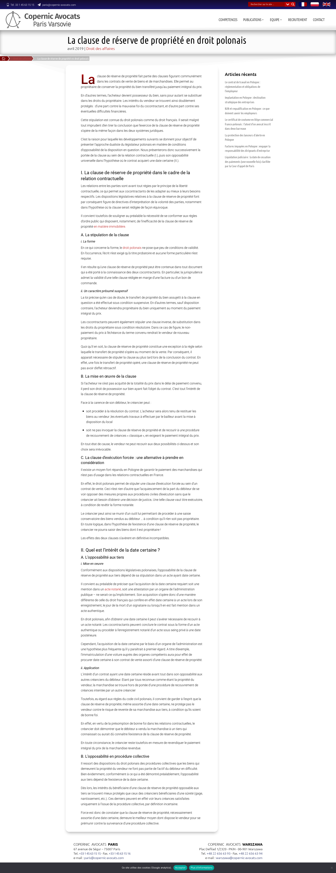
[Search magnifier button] (293, 4)
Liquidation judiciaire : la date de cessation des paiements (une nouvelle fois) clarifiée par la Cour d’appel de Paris (248, 161)
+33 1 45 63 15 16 (119, 853)
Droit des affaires (100, 48)
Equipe (274, 20)
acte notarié (113, 589)
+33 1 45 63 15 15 (90, 853)
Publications (252, 20)
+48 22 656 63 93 (218, 853)
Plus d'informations (201, 867)
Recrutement (297, 20)
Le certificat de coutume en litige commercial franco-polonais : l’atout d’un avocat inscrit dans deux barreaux (249, 124)
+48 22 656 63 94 (250, 853)
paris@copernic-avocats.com (59, 4)
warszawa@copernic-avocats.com (239, 858)
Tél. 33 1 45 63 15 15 (22, 4)
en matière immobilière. (110, 226)
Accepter (180, 867)
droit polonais (132, 248)
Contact (318, 20)
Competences (228, 20)
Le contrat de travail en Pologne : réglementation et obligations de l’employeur (242, 86)
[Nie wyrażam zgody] (331, 867)
